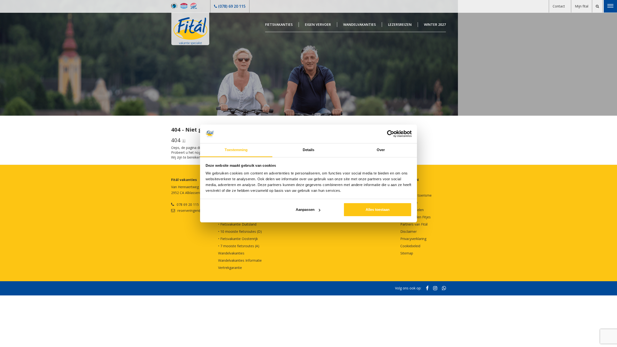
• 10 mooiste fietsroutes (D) (240, 231)
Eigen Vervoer (318, 24)
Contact (559, 6)
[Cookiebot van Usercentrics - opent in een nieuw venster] (390, 134)
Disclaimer (408, 231)
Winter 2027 (435, 24)
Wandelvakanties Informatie (240, 260)
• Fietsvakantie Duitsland (237, 224)
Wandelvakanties (359, 24)
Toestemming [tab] (236, 150)
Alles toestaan (377, 209)
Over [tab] (381, 150)
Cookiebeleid (410, 246)
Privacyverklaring (413, 238)
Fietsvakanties (279, 24)
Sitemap (406, 253)
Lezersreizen (400, 24)
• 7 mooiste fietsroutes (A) (238, 246)
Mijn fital (581, 6)
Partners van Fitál (414, 224)
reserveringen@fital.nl (194, 210)
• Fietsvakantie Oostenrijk (238, 238)
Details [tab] (309, 150)
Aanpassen (305, 209)
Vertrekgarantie (230, 267)
